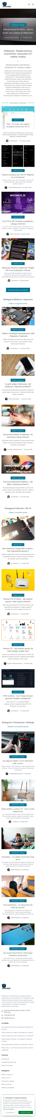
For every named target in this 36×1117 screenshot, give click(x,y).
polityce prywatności (8, 1109)
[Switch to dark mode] (29, 4)
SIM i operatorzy (6, 1084)
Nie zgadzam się (10, 1112)
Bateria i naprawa (17, 329)
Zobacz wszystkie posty (18, 303)
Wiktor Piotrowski (6, 1065)
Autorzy (4, 1055)
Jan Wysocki (5, 1059)
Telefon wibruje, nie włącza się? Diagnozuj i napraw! (17, 1032)
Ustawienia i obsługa (18, 25)
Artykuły (5, 1023)
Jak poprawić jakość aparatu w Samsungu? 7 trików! (17, 1044)
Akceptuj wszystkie (25, 1112)
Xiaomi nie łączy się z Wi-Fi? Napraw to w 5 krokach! (17, 1036)
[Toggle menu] (33, 4)
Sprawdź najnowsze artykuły (18, 290)
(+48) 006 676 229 (9, 1015)
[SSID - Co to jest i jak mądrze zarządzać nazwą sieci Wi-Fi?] (18, 117)
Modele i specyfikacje (7, 1087)
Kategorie (5, 1071)
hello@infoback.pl (9, 1018)
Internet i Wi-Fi (18, 120)
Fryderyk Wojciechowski (8, 1062)
